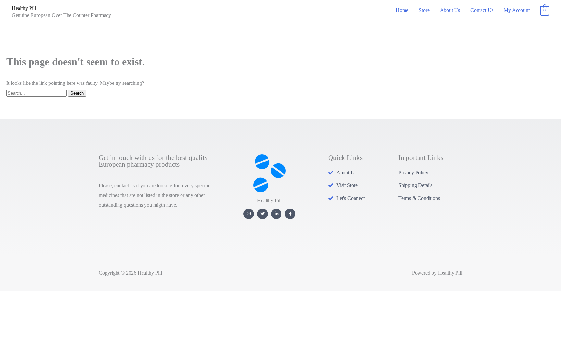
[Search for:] (37, 93)
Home (402, 10)
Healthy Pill (24, 8)
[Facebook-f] (290, 214)
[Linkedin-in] (276, 214)
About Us (450, 10)
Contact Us (481, 10)
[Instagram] (248, 214)
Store (424, 10)
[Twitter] (262, 214)
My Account (517, 10)
